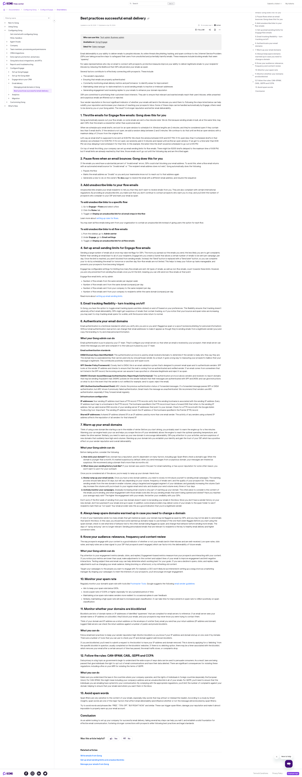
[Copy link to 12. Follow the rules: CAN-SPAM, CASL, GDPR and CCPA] (157, 656)
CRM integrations (17, 53)
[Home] (14, 3)
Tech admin (105, 37)
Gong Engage (101, 42)
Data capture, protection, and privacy (25, 57)
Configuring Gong (29, 10)
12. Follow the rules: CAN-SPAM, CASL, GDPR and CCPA (268, 81)
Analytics (15, 94)
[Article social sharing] (210, 30)
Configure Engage (46, 10)
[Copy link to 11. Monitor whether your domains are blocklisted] (150, 609)
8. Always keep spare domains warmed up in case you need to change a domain (268, 56)
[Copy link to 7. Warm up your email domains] (126, 425)
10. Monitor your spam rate (266, 70)
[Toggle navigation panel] (54, 20)
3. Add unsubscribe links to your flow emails (268, 24)
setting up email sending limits (109, 296)
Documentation (14, 10)
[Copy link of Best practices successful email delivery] (148, 18)
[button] (152, 3)
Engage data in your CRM (22, 79)
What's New (13, 106)
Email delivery (62, 10)
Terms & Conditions (260, 773)
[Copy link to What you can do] (103, 631)
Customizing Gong (17, 102)
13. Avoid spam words (264, 87)
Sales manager (98, 46)
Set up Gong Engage (20, 72)
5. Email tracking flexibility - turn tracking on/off (268, 37)
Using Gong (13, 26)
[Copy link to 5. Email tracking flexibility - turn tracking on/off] (148, 304)
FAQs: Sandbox (16, 38)
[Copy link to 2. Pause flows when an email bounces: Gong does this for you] (166, 159)
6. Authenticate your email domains (266, 44)
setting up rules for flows (107, 218)
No (129, 738)
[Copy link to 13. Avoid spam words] (112, 693)
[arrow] (253, 24)
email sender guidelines (184, 583)
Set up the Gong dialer (21, 76)
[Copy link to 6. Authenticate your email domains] (132, 321)
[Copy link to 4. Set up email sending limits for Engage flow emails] (154, 248)
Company (14, 45)
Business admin (117, 37)
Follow (200, 30)
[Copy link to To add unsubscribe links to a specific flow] (131, 202)
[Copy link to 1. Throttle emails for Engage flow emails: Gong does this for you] (170, 115)
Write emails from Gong (91, 755)
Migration (16, 98)
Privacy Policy (277, 773)
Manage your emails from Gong (94, 764)
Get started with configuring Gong (24, 34)
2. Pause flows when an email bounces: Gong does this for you (269, 17)
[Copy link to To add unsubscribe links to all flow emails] (131, 229)
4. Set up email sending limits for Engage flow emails (269, 31)
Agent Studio (15, 42)
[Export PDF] (215, 30)
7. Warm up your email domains (268, 50)
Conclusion (260, 91)
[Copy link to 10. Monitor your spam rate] (120, 579)
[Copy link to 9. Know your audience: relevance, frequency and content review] (169, 537)
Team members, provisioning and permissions (28, 49)
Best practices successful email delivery (31, 91)
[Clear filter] (49, 18)
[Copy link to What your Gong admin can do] (118, 338)
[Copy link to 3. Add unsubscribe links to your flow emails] (142, 185)
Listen (218, 25)
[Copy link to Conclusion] (99, 716)
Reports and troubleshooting (21, 64)
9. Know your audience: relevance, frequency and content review (269, 64)
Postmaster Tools (138, 583)
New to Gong (13, 23)
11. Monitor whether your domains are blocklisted (269, 75)
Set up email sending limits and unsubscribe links (102, 760)
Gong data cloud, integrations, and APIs (26, 60)
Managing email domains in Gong (27, 87)
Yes (115, 738)
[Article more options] (220, 30)
